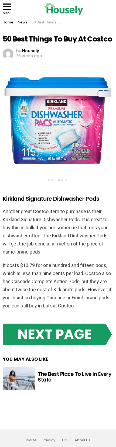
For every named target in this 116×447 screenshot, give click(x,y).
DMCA (31, 440)
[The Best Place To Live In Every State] (19, 378)
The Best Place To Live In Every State (74, 376)
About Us (82, 440)
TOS (65, 440)
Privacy (49, 440)
